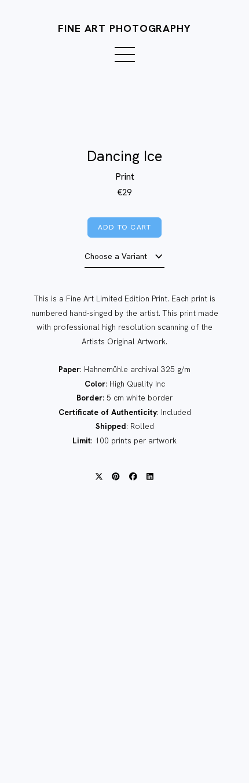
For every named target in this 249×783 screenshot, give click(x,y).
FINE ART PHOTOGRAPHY (124, 28)
